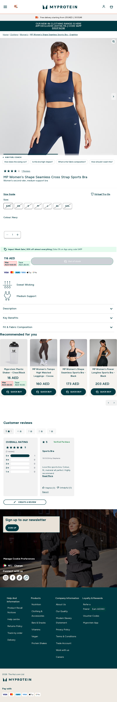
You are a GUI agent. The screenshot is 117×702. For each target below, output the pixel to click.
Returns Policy (14, 626)
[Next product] (114, 403)
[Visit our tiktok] (19, 578)
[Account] (104, 7)
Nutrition (36, 604)
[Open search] (16, 7)
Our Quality (62, 611)
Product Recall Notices (14, 610)
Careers (60, 657)
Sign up (12, 528)
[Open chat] (26, 578)
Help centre (13, 619)
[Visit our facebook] (12, 578)
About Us (61, 604)
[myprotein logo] (60, 7)
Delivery (11, 640)
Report (45, 492)
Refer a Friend (94, 606)
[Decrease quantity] (7, 234)
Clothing (14, 34)
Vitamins (36, 629)
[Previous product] (108, 403)
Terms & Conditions (66, 636)
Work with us (62, 650)
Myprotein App (90, 622)
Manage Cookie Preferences (19, 559)
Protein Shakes (39, 643)
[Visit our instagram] (6, 578)
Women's (24, 34)
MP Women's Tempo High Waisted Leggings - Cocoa (43, 372)
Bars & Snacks (39, 622)
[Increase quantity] (17, 234)
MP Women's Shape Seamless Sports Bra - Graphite (54, 34)
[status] (12, 234)
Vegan (35, 636)
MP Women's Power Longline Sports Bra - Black (103, 372)
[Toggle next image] (113, 96)
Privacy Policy (63, 629)
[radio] (8, 206)
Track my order (14, 633)
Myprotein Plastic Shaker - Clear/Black (14, 371)
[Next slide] (116, 373)
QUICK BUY (16, 392)
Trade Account (63, 643)
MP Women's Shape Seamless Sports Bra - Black (73, 372)
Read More (47, 476)
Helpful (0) (50, 488)
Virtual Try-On (102, 194)
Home (5, 34)
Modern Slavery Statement (64, 620)
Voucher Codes (91, 616)
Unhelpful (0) (66, 488)
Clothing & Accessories (38, 613)
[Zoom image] (113, 41)
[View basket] (111, 7)
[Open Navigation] (5, 7)
